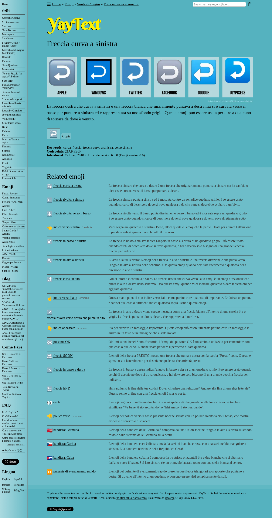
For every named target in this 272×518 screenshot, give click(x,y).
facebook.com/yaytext (145, 493)
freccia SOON (63, 355)
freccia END (61, 388)
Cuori (5, 163)
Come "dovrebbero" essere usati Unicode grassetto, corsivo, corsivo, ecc (12, 292)
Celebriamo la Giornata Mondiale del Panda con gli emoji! (13, 325)
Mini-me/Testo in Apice (10, 141)
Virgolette (7, 167)
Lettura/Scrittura (10, 250)
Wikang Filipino (6, 490)
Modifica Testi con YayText (11, 396)
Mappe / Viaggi (10, 266)
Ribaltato (6, 57)
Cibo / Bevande (10, 214)
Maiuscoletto (8, 69)
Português (19, 484)
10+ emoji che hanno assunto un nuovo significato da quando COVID (13, 314)
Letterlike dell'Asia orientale (11, 105)
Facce (5, 135)
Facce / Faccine (9, 193)
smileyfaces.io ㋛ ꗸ (12, 450)
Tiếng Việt (19, 490)
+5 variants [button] (86, 227)
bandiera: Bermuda (66, 430)
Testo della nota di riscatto (11, 94)
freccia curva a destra (67, 185)
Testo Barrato (9, 30)
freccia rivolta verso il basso (72, 213)
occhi (57, 402)
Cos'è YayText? (10, 412)
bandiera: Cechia (64, 443)
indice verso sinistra (66, 227)
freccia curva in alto (66, 279)
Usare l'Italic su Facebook (10, 363)
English (6, 479)
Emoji (7, 186)
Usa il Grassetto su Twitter (11, 377)
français (6, 484)
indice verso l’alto (65, 298)
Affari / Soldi (9, 254)
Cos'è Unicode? (10, 416)
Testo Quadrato (9, 65)
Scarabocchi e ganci (12, 99)
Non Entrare (8, 154)
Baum (5, 127)
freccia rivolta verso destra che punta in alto (76, 318)
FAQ (6, 405)
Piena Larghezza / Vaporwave (11, 86)
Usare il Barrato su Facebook (11, 370)
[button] (48, 4)
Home (5, 4)
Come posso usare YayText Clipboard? (12, 432)
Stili (6, 11)
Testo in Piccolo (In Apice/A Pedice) (12, 75)
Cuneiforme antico (11, 122)
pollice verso (61, 416)
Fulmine (6, 131)
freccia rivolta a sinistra (68, 199)
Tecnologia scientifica (13, 246)
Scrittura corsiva (10, 22)
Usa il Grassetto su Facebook (11, 355)
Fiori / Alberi (8, 209)
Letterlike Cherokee (12, 110)
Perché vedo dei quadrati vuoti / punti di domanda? (12, 423)
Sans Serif (7, 80)
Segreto (6, 150)
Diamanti (6, 146)
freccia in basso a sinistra (69, 241)
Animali (6, 205)
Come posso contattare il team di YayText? (13, 439)
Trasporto (7, 218)
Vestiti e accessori (11, 237)
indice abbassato (64, 328)
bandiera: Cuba (63, 457)
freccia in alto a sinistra (68, 260)
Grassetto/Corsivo (11, 17)
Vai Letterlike (9, 118)
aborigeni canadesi (11, 114)
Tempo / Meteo (9, 222)
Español (18, 479)
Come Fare (12, 347)
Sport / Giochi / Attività (10, 232)
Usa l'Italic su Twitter (12, 382)
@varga (169, 497)
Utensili (6, 258)
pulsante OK (61, 342)
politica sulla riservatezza (131, 497)
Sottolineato (8, 38)
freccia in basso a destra (69, 369)
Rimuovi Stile (9, 178)
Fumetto (6, 61)
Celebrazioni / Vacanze (13, 226)
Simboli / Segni (10, 270)
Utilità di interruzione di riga (12, 173)
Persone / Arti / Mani (12, 201)
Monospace (8, 34)
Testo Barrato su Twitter (10, 388)
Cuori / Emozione (11, 197)
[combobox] (219, 4)
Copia (66, 136)
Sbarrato (6, 26)
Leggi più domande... (16, 445)
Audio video (8, 241)
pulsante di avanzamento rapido (74, 471)
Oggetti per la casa (11, 262)
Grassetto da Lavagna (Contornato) (13, 51)
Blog (6, 279)
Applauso (7, 158)
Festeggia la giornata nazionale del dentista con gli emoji (13, 336)
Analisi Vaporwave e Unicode (13, 304)
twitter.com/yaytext (117, 493)
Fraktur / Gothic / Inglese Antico (11, 44)
